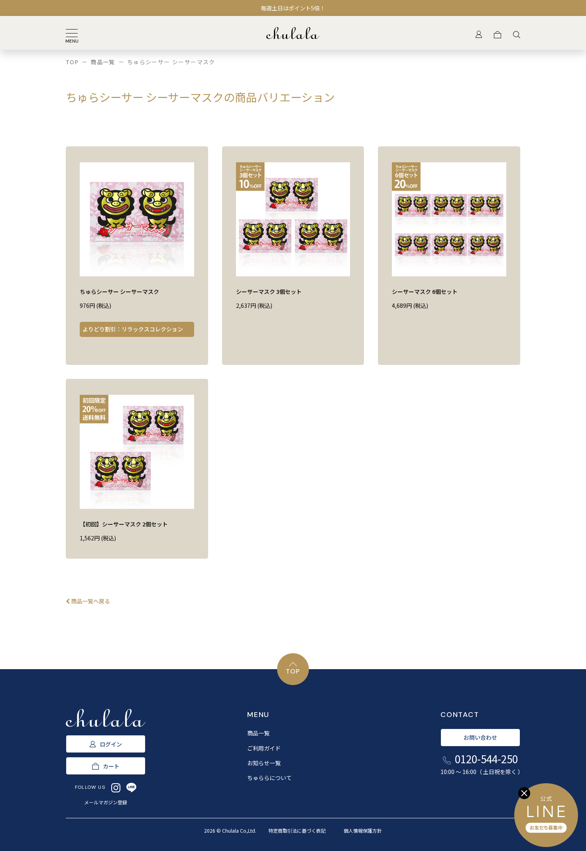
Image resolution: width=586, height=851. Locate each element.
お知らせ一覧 (264, 763)
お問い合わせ (480, 737)
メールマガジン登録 (105, 802)
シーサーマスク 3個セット (269, 291)
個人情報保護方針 (363, 830)
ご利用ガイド (264, 748)
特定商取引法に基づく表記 (297, 830)
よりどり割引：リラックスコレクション (133, 329)
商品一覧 (102, 62)
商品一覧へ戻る (90, 601)
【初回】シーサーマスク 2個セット (124, 524)
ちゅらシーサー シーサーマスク (119, 291)
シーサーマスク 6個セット (425, 291)
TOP (72, 62)
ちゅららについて (269, 778)
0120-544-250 (480, 763)
